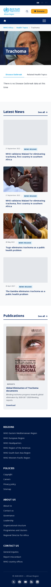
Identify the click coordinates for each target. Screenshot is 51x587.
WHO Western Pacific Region (16, 457)
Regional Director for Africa (16, 535)
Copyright (7, 474)
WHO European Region (14, 438)
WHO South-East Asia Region (16, 452)
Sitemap (7, 489)
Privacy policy (9, 484)
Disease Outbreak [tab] (14, 74)
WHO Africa (8, 27)
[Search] (27, 11)
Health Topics (22, 27)
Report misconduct (12, 556)
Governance (8, 515)
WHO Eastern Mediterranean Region (20, 433)
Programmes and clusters (15, 530)
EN (38, 2)
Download (10, 405)
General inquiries (11, 552)
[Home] (6, 20)
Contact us (8, 510)
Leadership (8, 520)
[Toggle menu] (44, 20)
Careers (6, 479)
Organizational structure (14, 525)
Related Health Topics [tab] (37, 74)
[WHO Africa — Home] (11, 11)
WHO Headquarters (12, 443)
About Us (7, 505)
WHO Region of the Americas (16, 448)
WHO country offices (13, 561)
